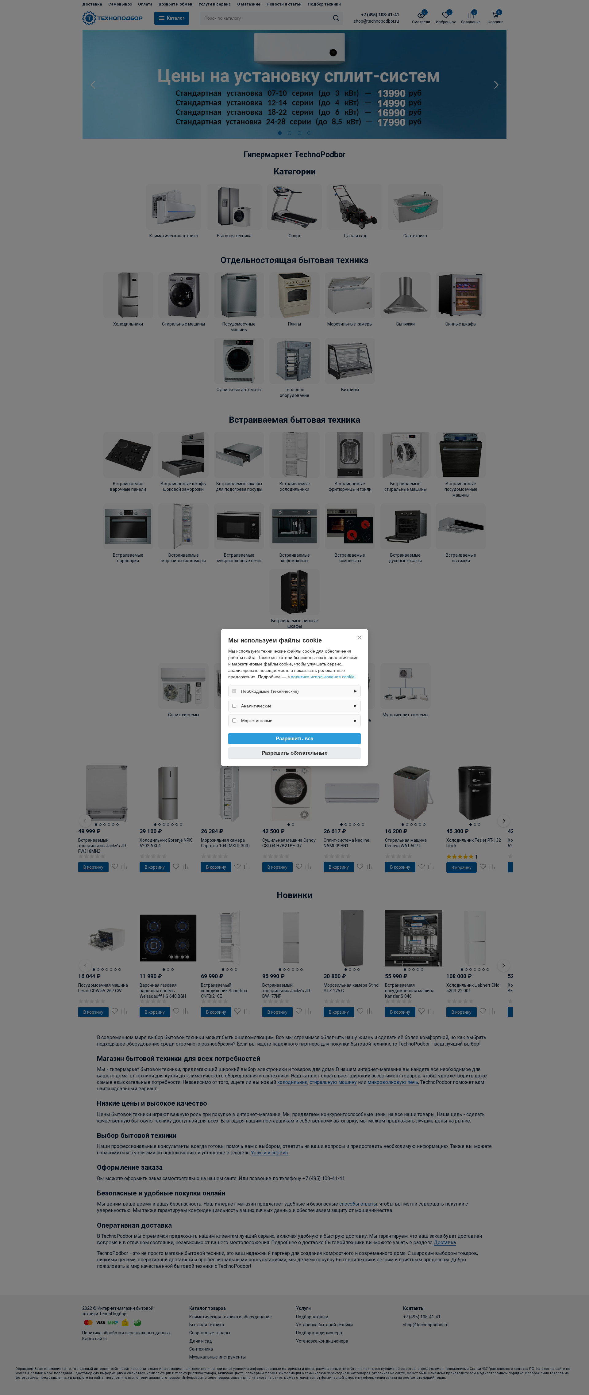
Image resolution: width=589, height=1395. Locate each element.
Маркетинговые (256, 720)
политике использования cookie (323, 676)
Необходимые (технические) (270, 691)
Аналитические (256, 705)
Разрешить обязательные (294, 753)
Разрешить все (294, 738)
